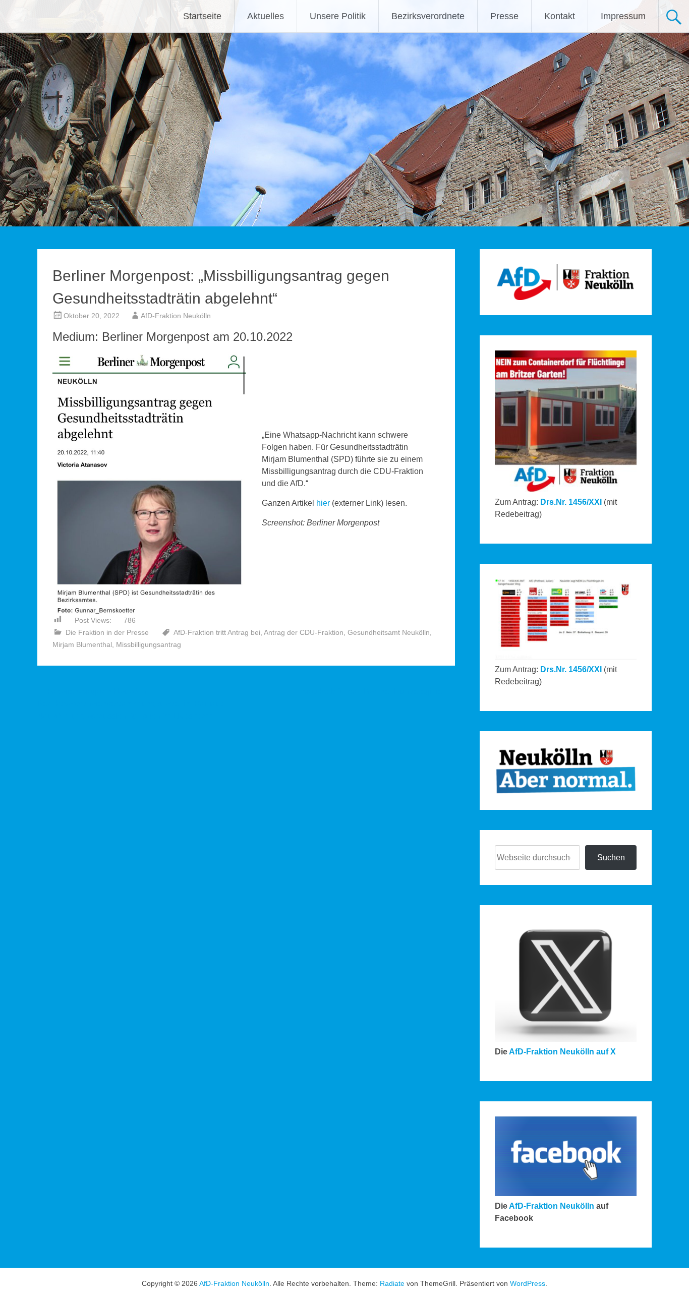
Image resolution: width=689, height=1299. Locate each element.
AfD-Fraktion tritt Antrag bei (217, 632)
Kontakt (559, 16)
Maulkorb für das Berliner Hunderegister (378, 691)
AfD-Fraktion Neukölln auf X (562, 1051)
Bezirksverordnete (428, 16)
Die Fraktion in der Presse (107, 632)
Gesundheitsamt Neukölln (389, 632)
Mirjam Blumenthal (82, 644)
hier (322, 503)
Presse (504, 16)
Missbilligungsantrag (148, 644)
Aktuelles (265, 16)
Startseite (202, 16)
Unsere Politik (338, 16)
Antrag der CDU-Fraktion (303, 632)
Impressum (623, 16)
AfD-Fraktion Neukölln (176, 316)
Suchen (611, 857)
